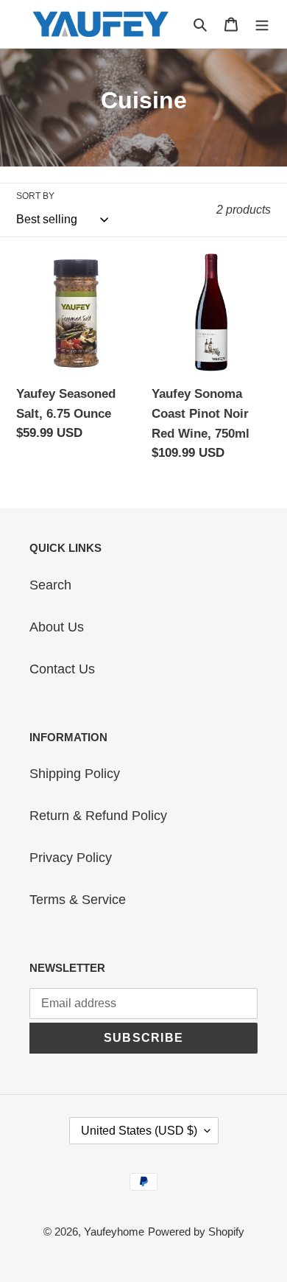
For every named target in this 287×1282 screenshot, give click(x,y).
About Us (56, 627)
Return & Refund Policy (98, 815)
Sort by (35, 196)
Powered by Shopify (196, 1231)
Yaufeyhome (114, 1231)
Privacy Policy (70, 857)
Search (50, 585)
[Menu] (262, 24)
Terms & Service (77, 899)
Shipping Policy (74, 773)
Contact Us (62, 669)
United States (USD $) (139, 1130)
